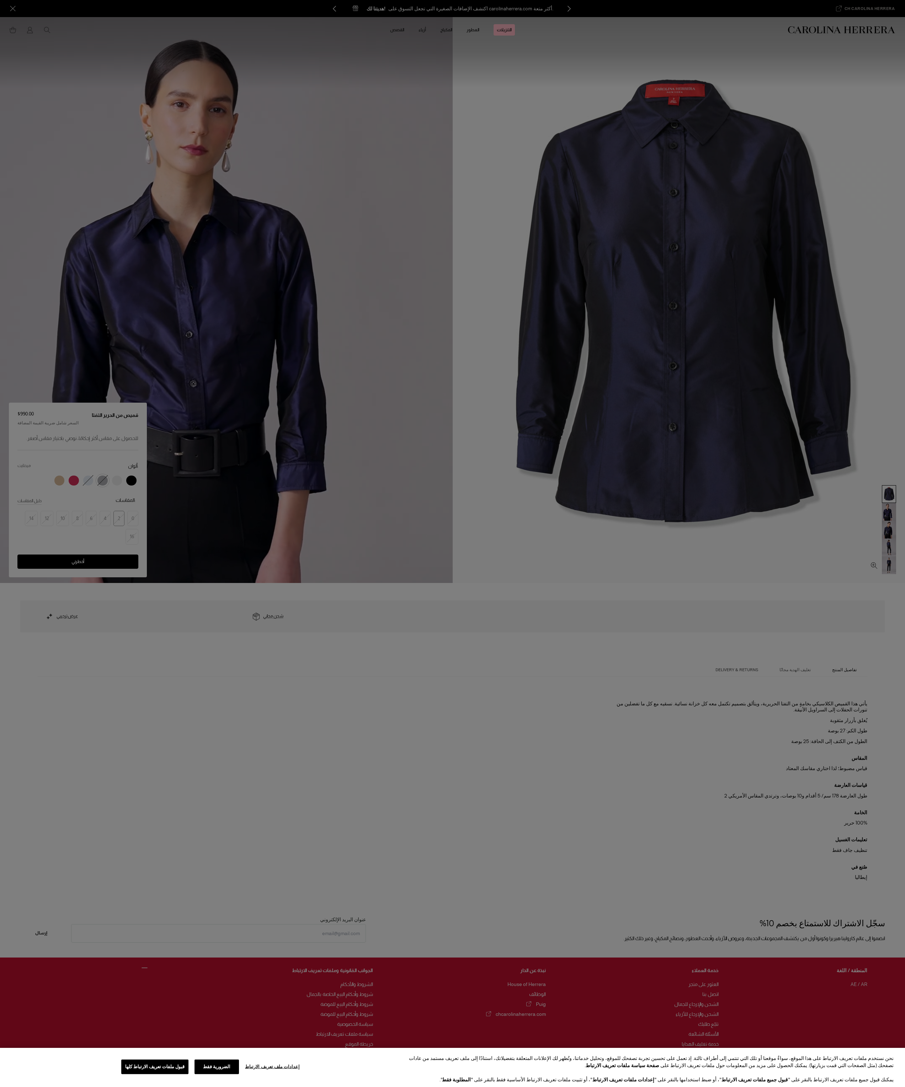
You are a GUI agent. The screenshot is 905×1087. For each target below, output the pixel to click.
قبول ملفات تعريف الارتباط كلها (155, 1067)
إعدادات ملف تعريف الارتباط (272, 1067)
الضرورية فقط (216, 1067)
